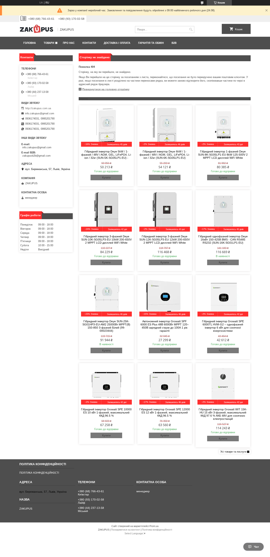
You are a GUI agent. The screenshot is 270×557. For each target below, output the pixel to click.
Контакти (89, 42)
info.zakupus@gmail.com (39, 113)
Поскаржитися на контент (125, 529)
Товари (49, 42)
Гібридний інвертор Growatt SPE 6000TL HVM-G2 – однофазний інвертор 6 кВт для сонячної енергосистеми (223, 326)
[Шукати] (190, 29)
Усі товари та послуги (233, 451)
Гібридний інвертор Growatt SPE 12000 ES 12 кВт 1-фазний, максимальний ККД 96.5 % (164, 412)
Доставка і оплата (117, 42)
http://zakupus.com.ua (38, 108)
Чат (256, 546)
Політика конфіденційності (157, 529)
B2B (174, 42)
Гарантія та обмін (151, 42)
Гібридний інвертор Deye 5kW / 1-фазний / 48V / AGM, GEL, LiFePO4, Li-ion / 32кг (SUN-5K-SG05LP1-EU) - (106, 154)
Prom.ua (154, 526)
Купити (106, 177)
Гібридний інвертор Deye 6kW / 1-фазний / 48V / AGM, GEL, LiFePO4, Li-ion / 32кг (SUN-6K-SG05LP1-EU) (165, 154)
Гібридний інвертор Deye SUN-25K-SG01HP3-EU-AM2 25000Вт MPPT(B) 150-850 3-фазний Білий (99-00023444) (106, 326)
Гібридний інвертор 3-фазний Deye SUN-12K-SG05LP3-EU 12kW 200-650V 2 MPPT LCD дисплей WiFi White (164, 239)
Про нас (69, 42)
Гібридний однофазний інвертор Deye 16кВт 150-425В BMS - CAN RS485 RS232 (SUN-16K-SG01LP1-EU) (223, 239)
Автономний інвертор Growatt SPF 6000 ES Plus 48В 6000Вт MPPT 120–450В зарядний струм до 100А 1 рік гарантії (165, 326)
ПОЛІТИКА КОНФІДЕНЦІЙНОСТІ (39, 472)
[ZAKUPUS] (37, 29)
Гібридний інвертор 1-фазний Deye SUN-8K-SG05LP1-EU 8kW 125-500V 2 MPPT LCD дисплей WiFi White (223, 154)
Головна (29, 42)
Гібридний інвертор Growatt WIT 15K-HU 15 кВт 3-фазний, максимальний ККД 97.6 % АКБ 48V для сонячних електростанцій (223, 414)
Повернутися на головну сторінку (105, 89)
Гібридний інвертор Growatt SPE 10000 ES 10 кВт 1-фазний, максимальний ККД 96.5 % (106, 412)
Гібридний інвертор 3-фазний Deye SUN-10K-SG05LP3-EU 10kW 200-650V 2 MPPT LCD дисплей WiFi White (106, 239)
